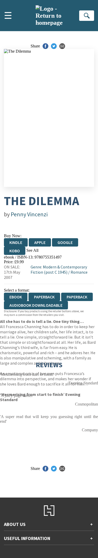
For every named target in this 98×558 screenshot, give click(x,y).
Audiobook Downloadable (35, 305)
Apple (39, 242)
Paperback (44, 296)
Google (65, 242)
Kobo (14, 250)
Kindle (15, 242)
